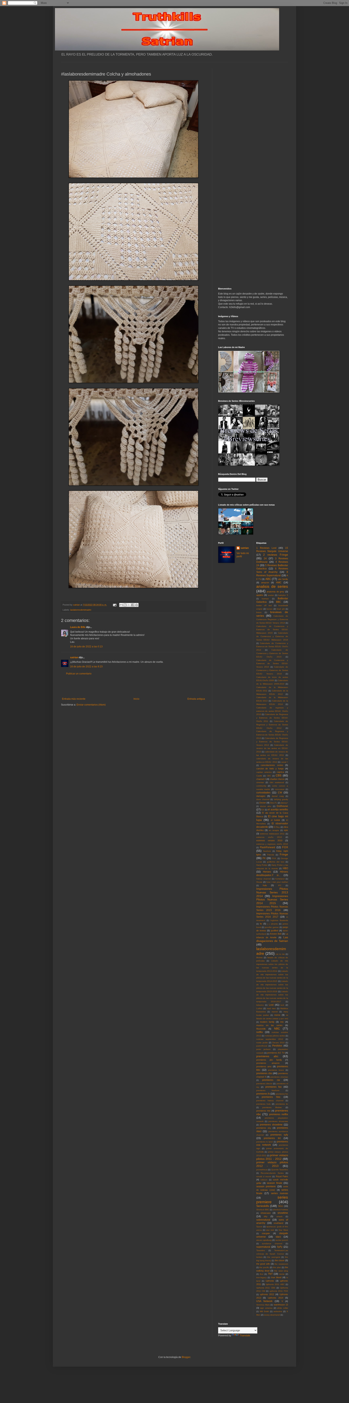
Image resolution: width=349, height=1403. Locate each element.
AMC (279, 582)
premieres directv (264, 1083)
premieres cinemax (279, 1077)
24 (265, 558)
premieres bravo (276, 1070)
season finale (274, 1183)
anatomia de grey (275, 591)
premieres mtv (263, 1111)
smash (279, 1216)
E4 (262, 810)
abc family (283, 579)
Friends (270, 855)
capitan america (264, 772)
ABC (268, 579)
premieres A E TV (275, 1053)
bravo (259, 612)
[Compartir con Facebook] (133, 605)
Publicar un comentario (78, 673)
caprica (280, 772)
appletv (259, 595)
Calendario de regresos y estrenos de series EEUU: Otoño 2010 (272, 711)
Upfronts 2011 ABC (275, 1284)
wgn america (266, 1308)
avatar (271, 595)
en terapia (274, 830)
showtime (283, 1213)
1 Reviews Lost (266, 548)
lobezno (260, 1005)
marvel (275, 1012)
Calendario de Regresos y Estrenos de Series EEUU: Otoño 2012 (272, 724)
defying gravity (281, 799)
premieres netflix (278, 1114)
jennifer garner (272, 927)
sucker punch (281, 1240)
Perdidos (277, 1045)
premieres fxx (282, 1094)
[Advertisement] (133, 686)
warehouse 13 (281, 1304)
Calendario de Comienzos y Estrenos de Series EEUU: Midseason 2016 (272, 636)
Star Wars (283, 1230)
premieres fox (273, 1086)
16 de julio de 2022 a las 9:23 (86, 666)
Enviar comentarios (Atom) (91, 704)
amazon (265, 582)
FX (264, 858)
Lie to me (280, 954)
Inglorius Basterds (279, 920)
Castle (259, 776)
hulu (265, 885)
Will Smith (264, 1311)
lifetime (259, 957)
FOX (285, 847)
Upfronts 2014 (275, 1298)
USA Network (264, 1301)
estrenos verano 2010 (269, 840)
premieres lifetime (272, 1107)
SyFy (279, 1246)
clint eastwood (277, 782)
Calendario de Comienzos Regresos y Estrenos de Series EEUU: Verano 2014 (272, 619)
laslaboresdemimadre (80, 610)
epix (286, 830)
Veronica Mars (263, 1305)
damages (260, 796)
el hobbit (275, 820)
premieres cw (271, 1080)
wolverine (277, 1311)
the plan (277, 1267)
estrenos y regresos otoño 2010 (272, 844)
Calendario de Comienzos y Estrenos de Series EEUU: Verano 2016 (272, 670)
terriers (259, 1257)
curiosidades (263, 792)
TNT (270, 1274)
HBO (285, 868)
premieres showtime (271, 1124)
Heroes (267, 871)
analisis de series (272, 586)
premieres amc (264, 1066)
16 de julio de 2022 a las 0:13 (86, 646)
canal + (284, 762)
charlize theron (277, 779)
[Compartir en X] (129, 605)
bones (269, 609)
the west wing (281, 1271)
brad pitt (281, 609)
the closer (280, 1260)
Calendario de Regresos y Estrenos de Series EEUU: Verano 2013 (272, 741)
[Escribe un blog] (125, 605)
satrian (74, 657)
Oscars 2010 (278, 1042)
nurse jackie (262, 1042)
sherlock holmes (280, 1209)
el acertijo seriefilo (278, 809)
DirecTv (273, 803)
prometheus (261, 1169)
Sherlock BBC (262, 1209)
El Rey (277, 827)
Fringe (284, 854)
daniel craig (278, 796)
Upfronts (270, 1281)
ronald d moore (263, 1176)
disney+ (284, 803)
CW (280, 792)
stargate (266, 1233)
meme (277, 1015)
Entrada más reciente (73, 698)
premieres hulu (263, 1104)
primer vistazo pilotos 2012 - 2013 (272, 1164)
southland (278, 1223)
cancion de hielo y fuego (270, 768)
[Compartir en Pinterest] (137, 605)
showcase (266, 1213)
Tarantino (260, 1250)
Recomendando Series (272, 1173)
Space (259, 1226)
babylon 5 (283, 595)
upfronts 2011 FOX (278, 1291)
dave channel (262, 799)
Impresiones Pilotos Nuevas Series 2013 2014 (272, 892)
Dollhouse (282, 806)
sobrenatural (263, 1219)
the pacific (264, 1267)
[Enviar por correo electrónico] (121, 605)
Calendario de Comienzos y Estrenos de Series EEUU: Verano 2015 (272, 663)
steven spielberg (264, 1240)
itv (261, 923)
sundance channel (272, 1243)
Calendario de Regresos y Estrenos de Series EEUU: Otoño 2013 (272, 734)
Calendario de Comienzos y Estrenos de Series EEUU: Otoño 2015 (272, 653)
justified (274, 930)
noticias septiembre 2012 (269, 1039)
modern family (267, 1022)
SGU (280, 1206)
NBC (277, 1028)
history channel (263, 879)
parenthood (261, 1046)
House (259, 882)
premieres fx (263, 1093)
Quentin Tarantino (279, 1169)
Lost (271, 1004)
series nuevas (279, 1193)
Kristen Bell (275, 934)
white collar (282, 1308)
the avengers (273, 1257)
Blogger (186, 1357)
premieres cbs (264, 1073)
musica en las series (269, 1025)
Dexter (262, 802)
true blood (276, 1277)
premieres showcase (278, 1121)
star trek (270, 1230)
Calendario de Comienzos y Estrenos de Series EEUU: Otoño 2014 (272, 646)
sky (265, 1216)
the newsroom (281, 1264)
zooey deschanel (272, 1315)
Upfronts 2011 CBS (265, 1288)
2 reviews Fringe (275, 554)
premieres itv (282, 1104)
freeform (267, 851)
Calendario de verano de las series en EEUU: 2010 (272, 748)
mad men (271, 1008)
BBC (278, 602)
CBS (278, 775)
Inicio (136, 698)
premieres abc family (269, 1060)
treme (282, 1274)
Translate (245, 1335)
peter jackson (263, 1049)
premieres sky (263, 1128)
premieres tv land (264, 1142)
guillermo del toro (275, 862)
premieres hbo (271, 1097)
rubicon (264, 1180)
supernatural (263, 1246)
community (261, 786)
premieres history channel (269, 1100)
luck (282, 1005)
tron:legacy (261, 1277)
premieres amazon (268, 1063)
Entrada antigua (196, 698)
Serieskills (262, 1205)
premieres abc (267, 1056)
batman (265, 598)
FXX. (274, 858)
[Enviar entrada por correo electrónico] (114, 605)
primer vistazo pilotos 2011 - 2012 (272, 1157)
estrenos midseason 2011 (272, 834)
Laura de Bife (77, 627)
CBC (269, 776)
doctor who (265, 806)
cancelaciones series (272, 765)
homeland (280, 879)
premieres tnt (272, 1138)
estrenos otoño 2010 (269, 837)
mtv (282, 1022)
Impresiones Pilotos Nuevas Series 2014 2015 (272, 899)
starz (278, 1236)
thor (261, 1274)
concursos (279, 789)
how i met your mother (277, 882)
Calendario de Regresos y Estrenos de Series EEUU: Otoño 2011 (272, 717)
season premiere (266, 1186)
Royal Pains (282, 1176)
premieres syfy (279, 1134)
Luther (259, 1008)
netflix (259, 1032)
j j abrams (272, 924)
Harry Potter (262, 865)
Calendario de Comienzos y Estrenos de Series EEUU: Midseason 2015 (272, 629)
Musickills (261, 1029)
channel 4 (261, 779)
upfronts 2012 (267, 1294)
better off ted (264, 605)
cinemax (260, 782)
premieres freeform (267, 1090)
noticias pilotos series (275, 1036)
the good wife (263, 1264)
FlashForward (267, 847)
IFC (279, 885)
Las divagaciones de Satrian (272, 939)
